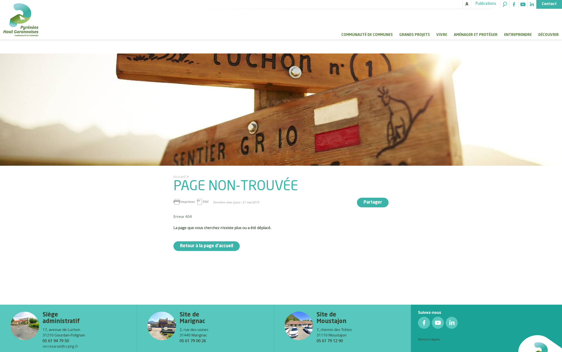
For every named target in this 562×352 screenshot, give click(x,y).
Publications (486, 4)
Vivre (441, 35)
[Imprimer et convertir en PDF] (191, 202)
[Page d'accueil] (20, 20)
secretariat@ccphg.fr (60, 346)
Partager (373, 202)
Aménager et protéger (475, 35)
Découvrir (548, 35)
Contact (549, 4)
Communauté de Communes (367, 35)
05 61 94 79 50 (56, 340)
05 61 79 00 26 (193, 340)
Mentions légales (429, 339)
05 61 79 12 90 (330, 340)
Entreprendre (518, 35)
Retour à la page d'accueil (206, 246)
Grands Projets (414, 35)
